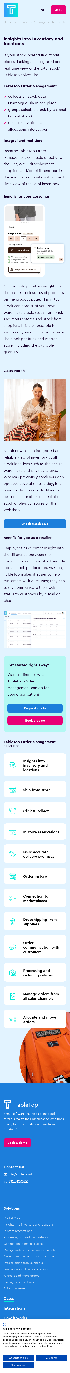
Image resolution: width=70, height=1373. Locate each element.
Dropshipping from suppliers (40, 921)
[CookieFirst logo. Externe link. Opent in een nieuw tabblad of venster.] (4, 1324)
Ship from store (36, 789)
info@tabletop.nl (20, 1174)
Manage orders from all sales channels (41, 996)
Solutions (25, 22)
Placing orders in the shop (21, 1282)
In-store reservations (41, 832)
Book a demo (17, 1143)
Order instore (35, 876)
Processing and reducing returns (38, 973)
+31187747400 (18, 1181)
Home (8, 22)
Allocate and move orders (39, 1019)
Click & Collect (36, 811)
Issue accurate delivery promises (38, 854)
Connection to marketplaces (35, 898)
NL (43, 9)
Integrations (14, 1308)
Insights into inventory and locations (35, 765)
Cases (9, 1298)
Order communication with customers (41, 947)
